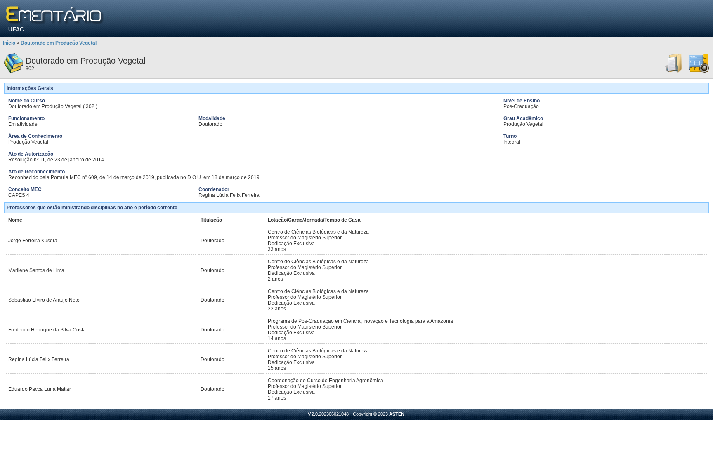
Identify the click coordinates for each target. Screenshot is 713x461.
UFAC (16, 29)
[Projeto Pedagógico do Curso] (699, 71)
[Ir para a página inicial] (55, 15)
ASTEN (396, 413)
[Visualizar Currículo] (674, 71)
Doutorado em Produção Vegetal (59, 43)
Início (9, 43)
